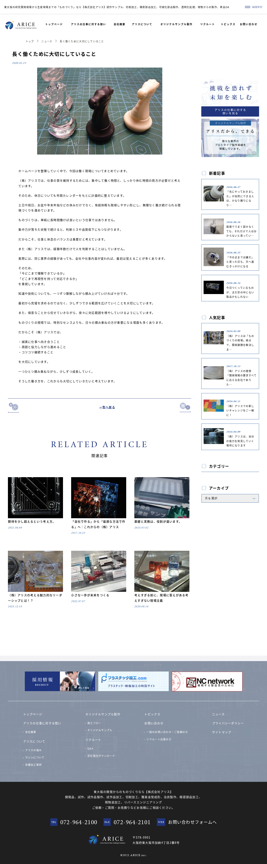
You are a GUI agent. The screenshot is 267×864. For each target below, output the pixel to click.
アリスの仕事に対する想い (88, 24)
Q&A (90, 748)
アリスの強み (33, 750)
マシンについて (35, 757)
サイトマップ (221, 732)
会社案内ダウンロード (101, 755)
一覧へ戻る (107, 407)
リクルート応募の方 (158, 739)
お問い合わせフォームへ (192, 822)
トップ (30, 41)
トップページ (54, 24)
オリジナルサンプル (99, 730)
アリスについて (142, 24)
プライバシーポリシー (228, 723)
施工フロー (94, 723)
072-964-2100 (78, 822)
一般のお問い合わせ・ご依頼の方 (167, 732)
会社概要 (119, 24)
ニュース (46, 41)
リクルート (207, 24)
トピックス (228, 24)
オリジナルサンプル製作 (176, 24)
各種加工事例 (33, 764)
